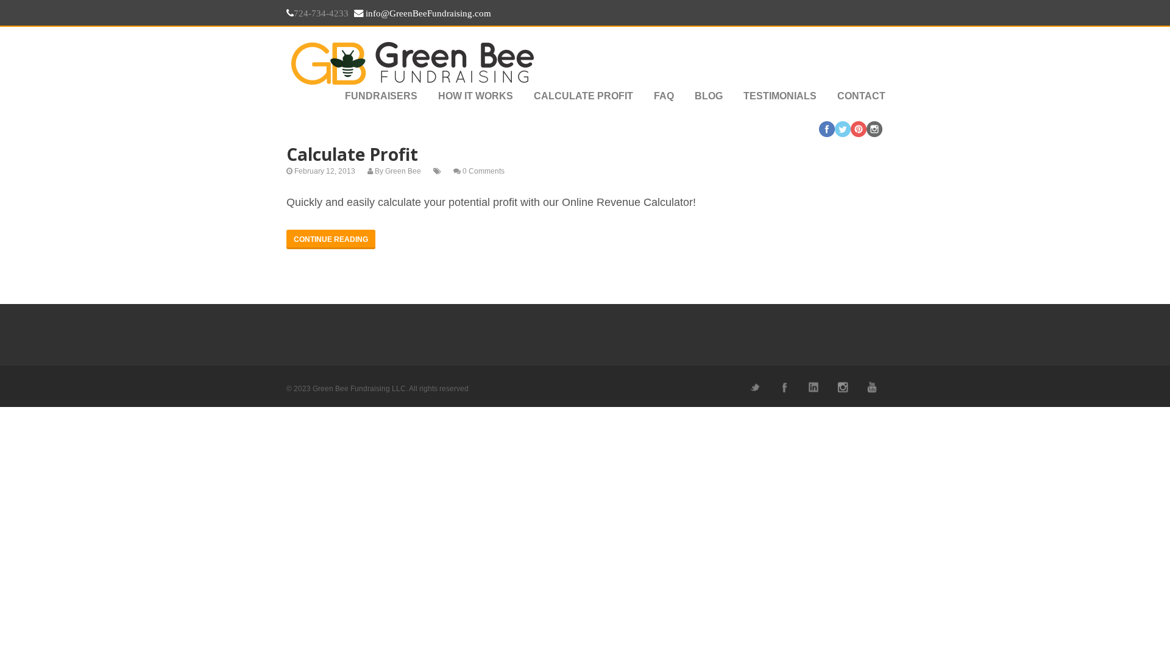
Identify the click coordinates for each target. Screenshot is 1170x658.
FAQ (664, 96)
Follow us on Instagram (842, 387)
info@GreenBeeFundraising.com (427, 13)
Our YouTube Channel (871, 387)
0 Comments (484, 171)
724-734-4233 (321, 13)
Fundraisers (381, 96)
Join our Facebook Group (783, 387)
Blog (709, 96)
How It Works (475, 96)
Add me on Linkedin (813, 387)
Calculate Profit (583, 96)
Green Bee (403, 171)
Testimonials (780, 96)
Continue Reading (331, 239)
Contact (861, 96)
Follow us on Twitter (754, 387)
